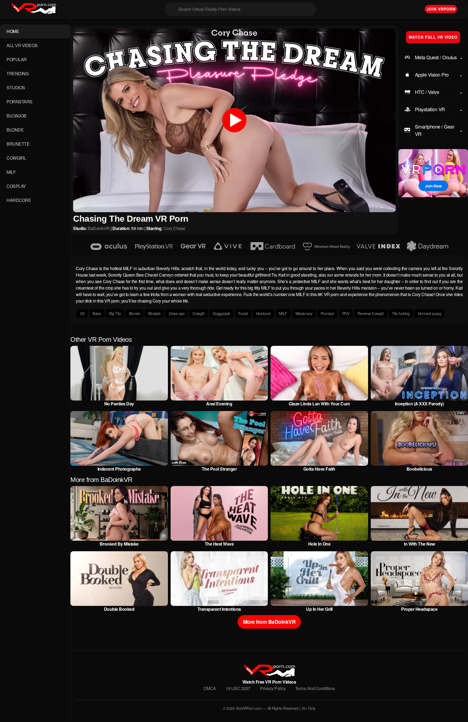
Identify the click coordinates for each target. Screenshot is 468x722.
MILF (11, 172)
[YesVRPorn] (269, 675)
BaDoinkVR (99, 228)
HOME (12, 31)
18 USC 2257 (238, 688)
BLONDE (15, 130)
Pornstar (327, 313)
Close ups (177, 313)
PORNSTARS (19, 102)
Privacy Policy (272, 688)
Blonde (134, 313)
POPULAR (16, 59)
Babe (97, 313)
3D (82, 313)
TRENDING (17, 73)
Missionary (304, 313)
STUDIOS (15, 87)
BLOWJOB (16, 116)
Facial (243, 313)
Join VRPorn (441, 9)
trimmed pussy (429, 313)
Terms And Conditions (315, 688)
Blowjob (154, 313)
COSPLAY (16, 186)
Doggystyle (221, 313)
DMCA (210, 688)
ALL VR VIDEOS (22, 45)
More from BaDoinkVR (269, 621)
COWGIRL (16, 158)
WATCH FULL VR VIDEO (433, 37)
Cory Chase (174, 228)
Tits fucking (401, 313)
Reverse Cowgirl (371, 313)
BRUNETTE (18, 144)
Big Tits (115, 313)
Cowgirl (198, 313)
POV (346, 313)
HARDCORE (18, 200)
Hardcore (263, 313)
